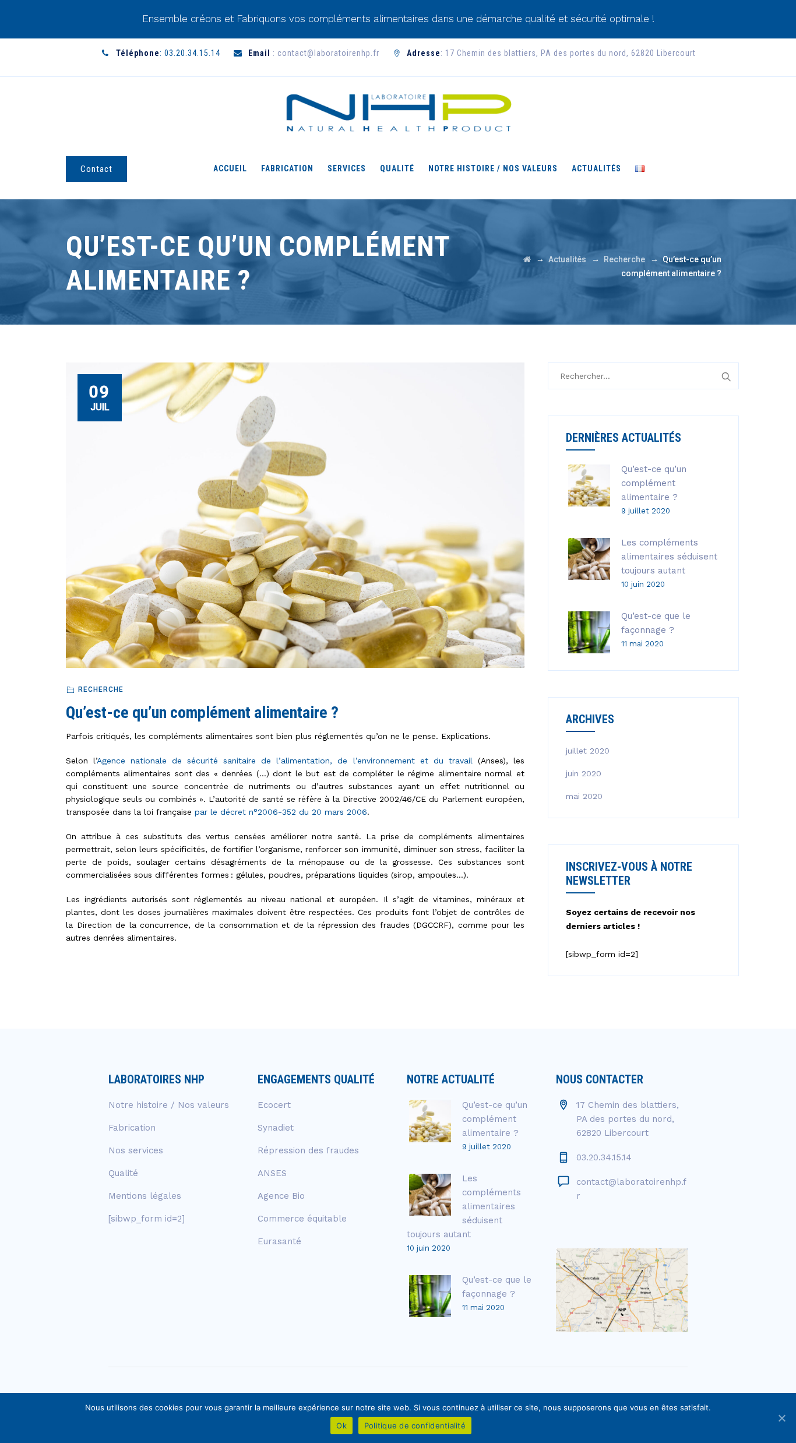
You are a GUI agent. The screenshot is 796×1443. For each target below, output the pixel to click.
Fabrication (287, 168)
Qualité (397, 168)
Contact (96, 169)
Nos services (135, 1150)
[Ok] (781, 1418)
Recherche (101, 689)
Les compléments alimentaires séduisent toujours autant (669, 556)
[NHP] (398, 112)
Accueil (230, 168)
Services (346, 168)
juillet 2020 (588, 750)
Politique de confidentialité (415, 1425)
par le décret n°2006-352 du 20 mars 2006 (281, 811)
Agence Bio (281, 1196)
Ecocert (274, 1105)
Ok (341, 1425)
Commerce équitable (302, 1218)
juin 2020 (583, 773)
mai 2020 (584, 796)
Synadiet (276, 1127)
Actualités (596, 168)
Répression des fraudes (308, 1150)
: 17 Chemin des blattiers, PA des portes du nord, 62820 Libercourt (551, 53)
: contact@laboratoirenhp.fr (313, 53)
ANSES (272, 1173)
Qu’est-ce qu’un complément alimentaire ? (653, 483)
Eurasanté (279, 1241)
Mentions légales (144, 1196)
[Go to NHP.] (527, 259)
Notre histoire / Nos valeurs (493, 168)
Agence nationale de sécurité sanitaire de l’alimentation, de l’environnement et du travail (285, 760)
